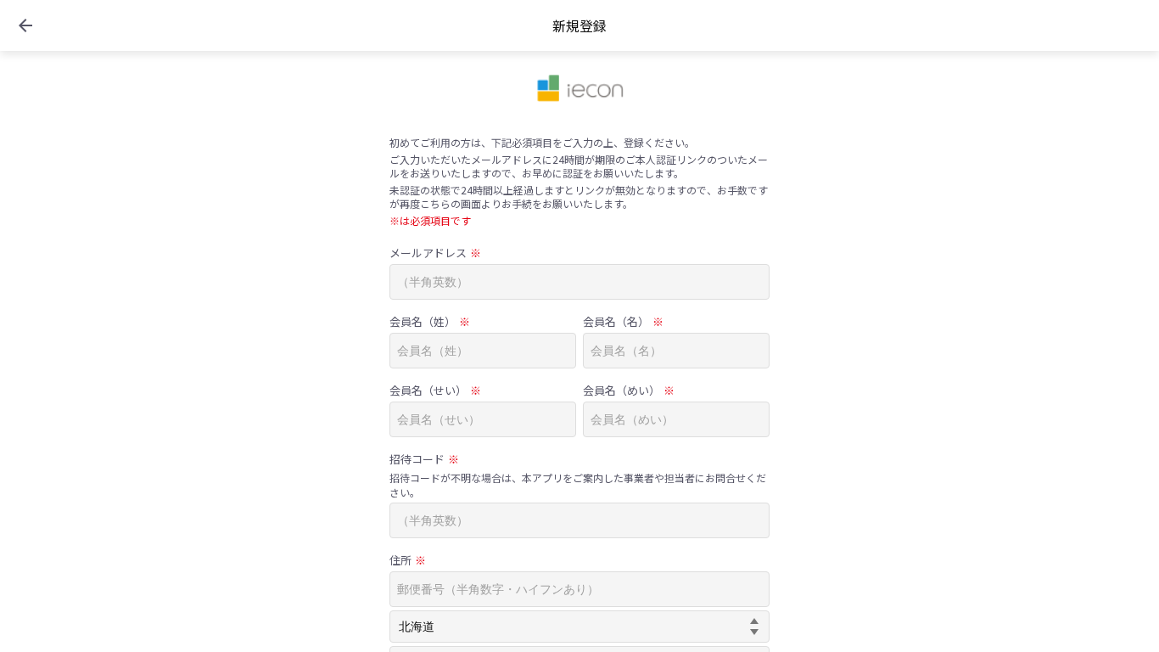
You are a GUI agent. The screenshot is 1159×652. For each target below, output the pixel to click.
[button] (25, 25)
